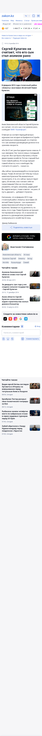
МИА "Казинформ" (18, 129)
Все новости (6, 38)
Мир (12, 20)
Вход (38, 326)
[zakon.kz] (8, 16)
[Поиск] (34, 16)
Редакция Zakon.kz (20, 38)
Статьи (26, 20)
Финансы (19, 20)
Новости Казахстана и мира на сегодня (16, 35)
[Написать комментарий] (21, 333)
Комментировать (32, 339)
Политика (5, 20)
